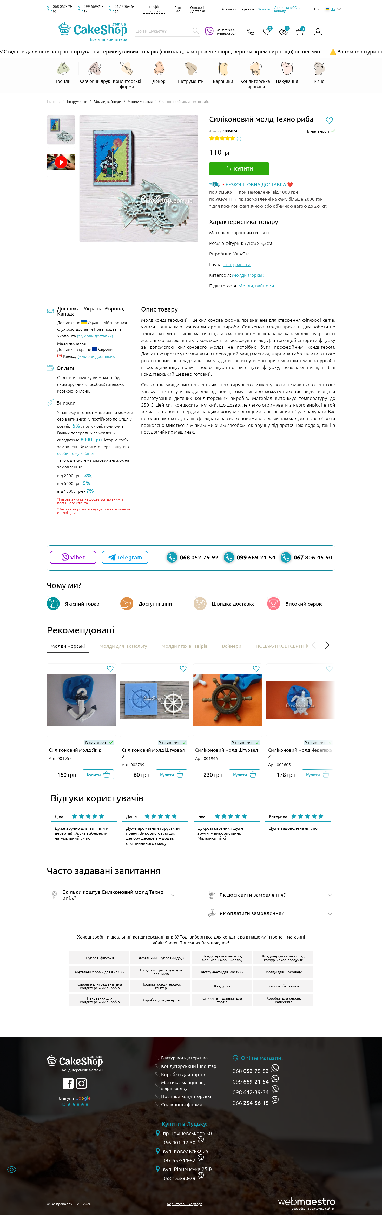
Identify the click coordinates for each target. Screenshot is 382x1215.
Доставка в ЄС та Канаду (287, 9)
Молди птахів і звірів (184, 646)
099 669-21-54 (93, 9)
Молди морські (140, 101)
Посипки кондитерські (186, 1096)
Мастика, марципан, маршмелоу (183, 1085)
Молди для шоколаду (283, 971)
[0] (264, 32)
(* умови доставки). (95, 336)
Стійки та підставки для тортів (222, 1000)
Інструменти (77, 101)
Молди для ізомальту (123, 646)
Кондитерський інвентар (188, 1066)
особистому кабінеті (76, 453)
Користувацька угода (184, 1203)
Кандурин (222, 985)
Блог (318, 9)
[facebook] (68, 1083)
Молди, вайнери (107, 101)
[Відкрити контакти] (250, 31)
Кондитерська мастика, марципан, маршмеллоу (222, 958)
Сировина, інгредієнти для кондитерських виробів (99, 986)
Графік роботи (154, 8)
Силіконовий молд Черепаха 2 (300, 753)
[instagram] (81, 1083)
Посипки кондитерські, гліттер (161, 986)
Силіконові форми (181, 1104)
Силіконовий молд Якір (75, 749)
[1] (282, 32)
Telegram (129, 557)
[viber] (275, 1089)
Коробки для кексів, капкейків (283, 1000)
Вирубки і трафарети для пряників (161, 972)
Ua (332, 9)
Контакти (228, 9)
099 (251, 1081)
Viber (77, 557)
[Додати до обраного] (110, 669)
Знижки (264, 9)
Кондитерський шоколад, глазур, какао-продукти (283, 958)
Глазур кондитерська (184, 1057)
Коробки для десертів (161, 999)
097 (178, 1160)
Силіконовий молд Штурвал (226, 749)
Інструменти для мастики (222, 971)
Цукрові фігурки (100, 957)
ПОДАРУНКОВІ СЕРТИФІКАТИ (289, 646)
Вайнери (231, 646)
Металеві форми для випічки (99, 971)
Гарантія (247, 9)
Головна (54, 101)
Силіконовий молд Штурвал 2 (153, 753)
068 (251, 1071)
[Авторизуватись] (318, 31)
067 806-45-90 (124, 9)
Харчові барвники (283, 985)
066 (251, 1102)
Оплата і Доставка (197, 9)
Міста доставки (72, 343)
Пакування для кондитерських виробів (100, 1000)
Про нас (177, 9)
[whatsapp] (275, 1068)
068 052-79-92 (62, 9)
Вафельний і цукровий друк (161, 957)
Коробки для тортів (183, 1074)
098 (251, 1092)
